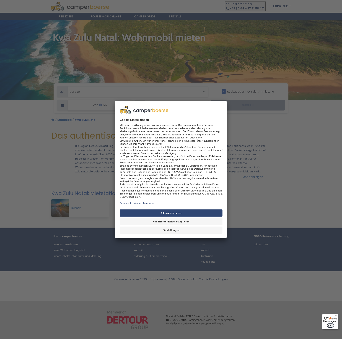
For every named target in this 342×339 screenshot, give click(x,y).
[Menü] (336, 316)
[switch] (330, 325)
